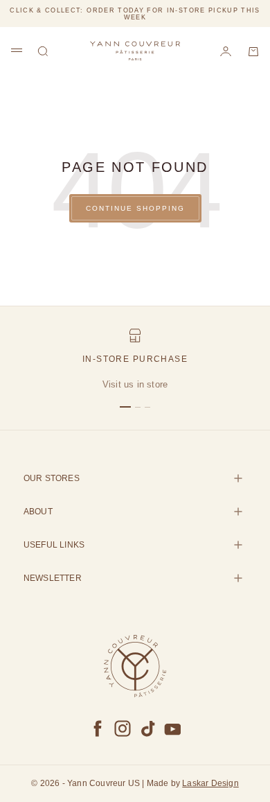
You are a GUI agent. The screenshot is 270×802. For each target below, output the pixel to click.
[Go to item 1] (125, 407)
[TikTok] (147, 728)
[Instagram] (122, 728)
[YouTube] (172, 728)
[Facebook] (97, 728)
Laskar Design (210, 783)
